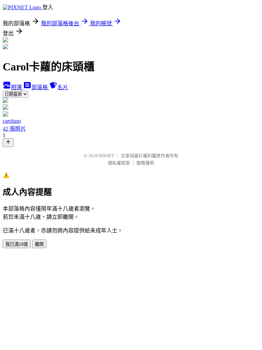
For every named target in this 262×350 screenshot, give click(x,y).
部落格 (40, 87)
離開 (39, 244)
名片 (62, 87)
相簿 (17, 87)
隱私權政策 (119, 162)
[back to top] (8, 142)
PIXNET (106, 155)
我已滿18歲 (16, 244)
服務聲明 (145, 162)
